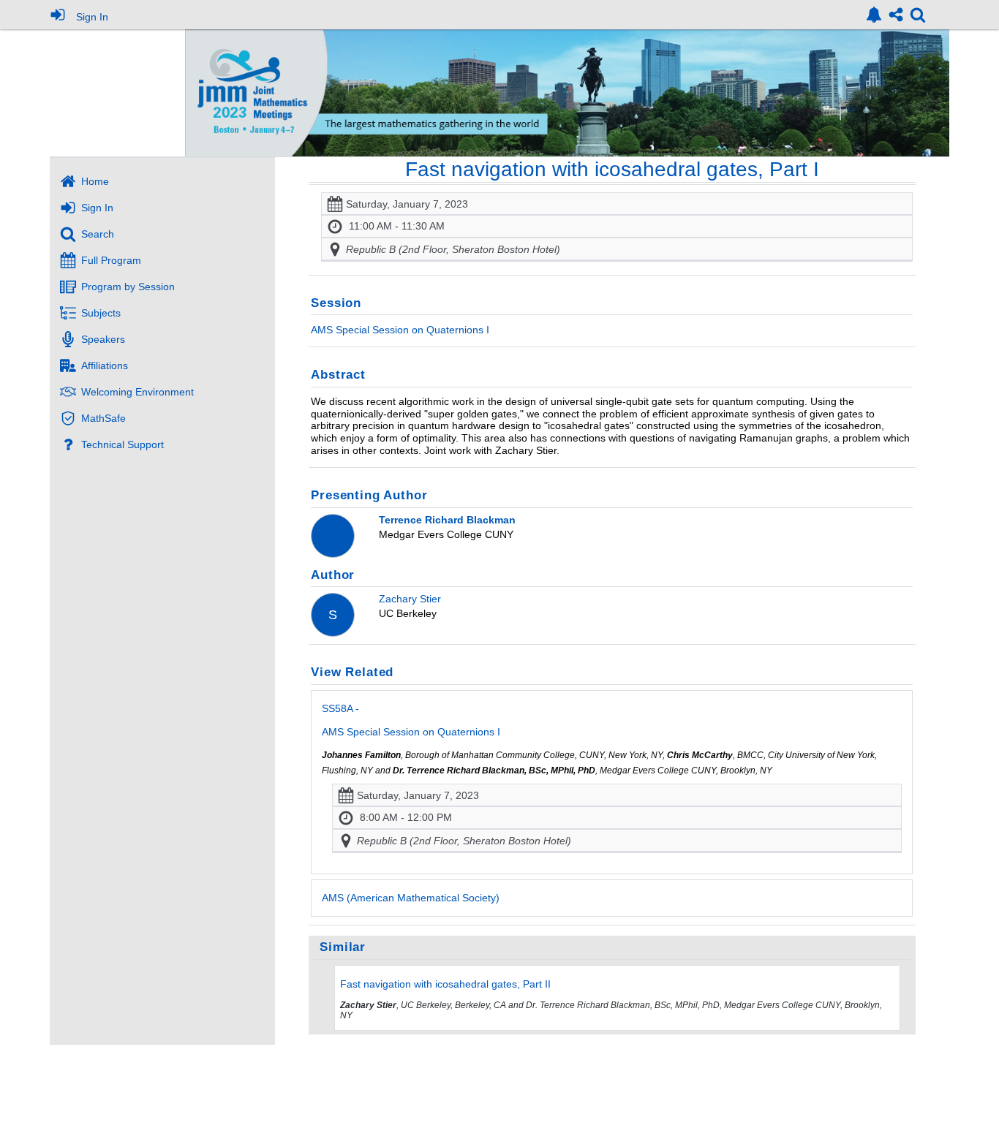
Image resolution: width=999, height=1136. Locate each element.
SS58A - (411, 720)
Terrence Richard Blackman (447, 520)
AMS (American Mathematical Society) (410, 898)
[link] (874, 15)
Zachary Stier (410, 599)
